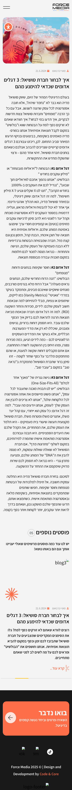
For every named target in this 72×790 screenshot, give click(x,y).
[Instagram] (36, 752)
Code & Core (49, 773)
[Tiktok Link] (50, 752)
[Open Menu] (6, 7)
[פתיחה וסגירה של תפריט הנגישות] (8, 26)
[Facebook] (22, 752)
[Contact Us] (10, 717)
